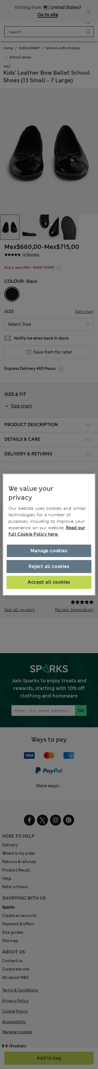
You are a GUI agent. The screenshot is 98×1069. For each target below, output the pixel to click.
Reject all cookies (49, 566)
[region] (49, 534)
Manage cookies (48, 551)
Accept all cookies (49, 582)
